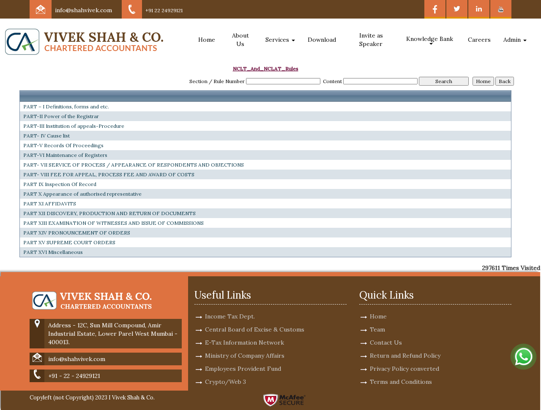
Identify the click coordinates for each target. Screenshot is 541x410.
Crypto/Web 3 (225, 382)
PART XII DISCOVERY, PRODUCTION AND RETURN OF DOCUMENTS (109, 213)
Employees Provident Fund (243, 368)
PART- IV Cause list (46, 135)
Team (377, 329)
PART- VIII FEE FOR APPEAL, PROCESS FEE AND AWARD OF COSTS (108, 174)
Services (278, 39)
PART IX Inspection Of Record (59, 184)
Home (206, 39)
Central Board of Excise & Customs (254, 329)
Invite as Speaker (371, 40)
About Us (240, 40)
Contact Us (386, 342)
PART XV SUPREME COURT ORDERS (69, 242)
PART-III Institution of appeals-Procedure (73, 126)
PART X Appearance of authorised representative (82, 194)
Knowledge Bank (430, 39)
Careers (479, 39)
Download (322, 39)
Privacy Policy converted (404, 368)
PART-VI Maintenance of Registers (65, 155)
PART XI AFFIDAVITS (49, 203)
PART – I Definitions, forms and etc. (66, 106)
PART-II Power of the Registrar (61, 116)
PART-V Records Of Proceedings (63, 145)
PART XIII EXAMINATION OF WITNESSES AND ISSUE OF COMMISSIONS (113, 223)
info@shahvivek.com (83, 10)
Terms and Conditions (401, 382)
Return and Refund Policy (405, 355)
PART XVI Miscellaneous (53, 252)
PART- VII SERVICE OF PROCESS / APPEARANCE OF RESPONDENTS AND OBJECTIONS (133, 165)
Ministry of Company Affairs (244, 355)
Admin (512, 39)
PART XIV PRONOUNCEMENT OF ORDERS (76, 232)
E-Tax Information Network (244, 342)
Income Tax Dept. (230, 316)
